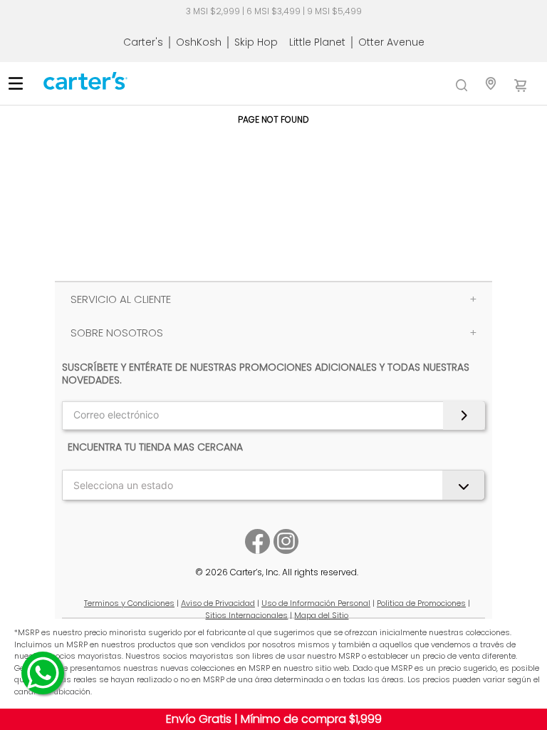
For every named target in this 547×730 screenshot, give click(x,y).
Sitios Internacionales (246, 615)
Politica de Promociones (421, 603)
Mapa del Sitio (321, 615)
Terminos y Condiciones (129, 603)
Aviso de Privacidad (218, 603)
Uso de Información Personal (315, 603)
